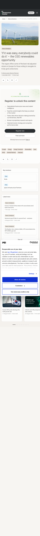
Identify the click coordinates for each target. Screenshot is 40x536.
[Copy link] (16, 80)
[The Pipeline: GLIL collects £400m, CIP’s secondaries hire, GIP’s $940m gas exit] (20, 229)
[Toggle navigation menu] (37, 12)
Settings (31, 273)
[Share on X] (8, 80)
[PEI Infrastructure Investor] (6, 13)
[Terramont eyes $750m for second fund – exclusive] (20, 217)
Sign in (28, 139)
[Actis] (20, 177)
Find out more (20, 136)
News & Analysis (12, 18)
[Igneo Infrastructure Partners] (20, 186)
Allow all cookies (20, 279)
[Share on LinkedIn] (3, 80)
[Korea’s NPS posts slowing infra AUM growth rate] (12, 308)
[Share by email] (12, 80)
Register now (20, 131)
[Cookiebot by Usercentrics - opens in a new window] (30, 242)
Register (31, 12)
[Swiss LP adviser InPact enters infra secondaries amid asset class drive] (20, 205)
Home (3, 18)
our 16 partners (13, 252)
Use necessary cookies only (20, 292)
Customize (19, 285)
